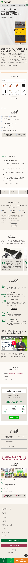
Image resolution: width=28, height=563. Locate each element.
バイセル (14, 550)
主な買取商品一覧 (6, 509)
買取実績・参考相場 (7, 525)
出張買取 (4, 521)
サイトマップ (4, 535)
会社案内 (4, 528)
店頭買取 (4, 513)
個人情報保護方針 (5, 532)
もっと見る (14, 98)
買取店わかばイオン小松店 (15, 552)
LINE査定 (4, 517)
